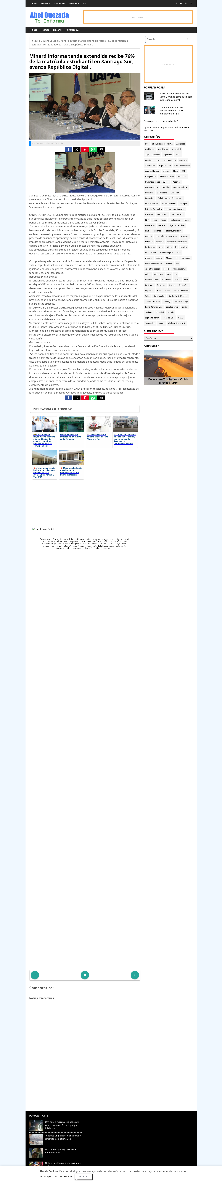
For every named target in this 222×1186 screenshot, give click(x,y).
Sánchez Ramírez (152, 301)
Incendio (160, 241)
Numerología (72, 30)
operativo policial (152, 269)
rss (84, 3)
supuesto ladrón (152, 318)
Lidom (169, 247)
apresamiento (170, 160)
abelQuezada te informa (162, 144)
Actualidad (176, 149)
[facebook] (176, 3)
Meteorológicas (166, 252)
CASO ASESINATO (182, 165)
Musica (169, 258)
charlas (166, 171)
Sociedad (160, 312)
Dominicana (162, 192)
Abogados (180, 144)
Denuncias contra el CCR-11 (157, 182)
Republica (149, 290)
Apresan (183, 160)
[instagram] (191, 3)
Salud (147, 296)
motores (148, 258)
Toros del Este (168, 318)
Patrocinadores (179, 269)
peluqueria (158, 274)
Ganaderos (150, 225)
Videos (161, 323)
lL (176, 247)
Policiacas (166, 279)
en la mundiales (152, 203)
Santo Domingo (181, 301)
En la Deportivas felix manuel (170, 198)
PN (175, 274)
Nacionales (185, 258)
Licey (160, 247)
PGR (169, 274)
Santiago (167, 301)
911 (146, 144)
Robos (167, 290)
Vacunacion (150, 323)
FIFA (147, 220)
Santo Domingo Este (153, 307)
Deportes (57, 30)
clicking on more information (56, 1176)
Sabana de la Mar (181, 290)
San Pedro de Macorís (178, 296)
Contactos (60, 3)
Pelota (148, 274)
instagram (74, 3)
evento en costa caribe (175, 209)
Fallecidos (149, 214)
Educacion (149, 198)
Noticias (169, 263)
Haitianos (157, 231)
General (161, 225)
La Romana (150, 247)
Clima (175, 171)
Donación (175, 192)
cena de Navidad (152, 171)
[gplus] (186, 3)
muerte (159, 258)
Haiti (147, 231)
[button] (68, 149)
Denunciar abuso (97, 1119)
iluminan (149, 241)
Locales (45, 30)
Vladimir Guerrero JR (176, 323)
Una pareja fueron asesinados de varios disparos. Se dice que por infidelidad (62, 1125)
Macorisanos (150, 252)
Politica (177, 279)
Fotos (155, 220)
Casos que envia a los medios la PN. (162, 121)
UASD (180, 318)
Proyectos (161, 285)
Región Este (184, 285)
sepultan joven (172, 307)
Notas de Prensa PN (153, 263)
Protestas (149, 285)
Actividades (163, 149)
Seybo (184, 307)
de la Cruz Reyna (167, 176)
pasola (166, 269)
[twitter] (181, 3)
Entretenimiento (169, 203)
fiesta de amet (178, 214)
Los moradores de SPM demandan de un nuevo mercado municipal (172, 110)
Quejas (172, 285)
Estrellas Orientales (153, 209)
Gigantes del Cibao (177, 225)
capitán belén (165, 165)
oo (177, 263)
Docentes (149, 192)
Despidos (166, 187)
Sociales (148, 312)
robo (159, 290)
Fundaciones (175, 220)
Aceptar (83, 1177)
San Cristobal (159, 296)
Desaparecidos (151, 187)
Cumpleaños (150, 176)
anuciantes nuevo (152, 160)
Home (34, 3)
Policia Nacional (152, 279)
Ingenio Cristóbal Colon (177, 241)
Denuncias (181, 176)
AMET (178, 154)
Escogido (183, 203)
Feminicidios (162, 214)
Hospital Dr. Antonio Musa (166, 236)
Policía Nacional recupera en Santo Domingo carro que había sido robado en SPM (176, 96)
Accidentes (149, 149)
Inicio (34, 30)
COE (183, 171)
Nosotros (45, 3)
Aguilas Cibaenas (152, 154)
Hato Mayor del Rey (173, 231)
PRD (186, 279)
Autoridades (150, 165)
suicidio (170, 312)
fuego (163, 220)
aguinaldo (168, 154)
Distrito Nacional (180, 187)
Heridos (148, 236)
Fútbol (186, 220)
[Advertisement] (84, 1089)
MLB (179, 252)
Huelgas (184, 236)
